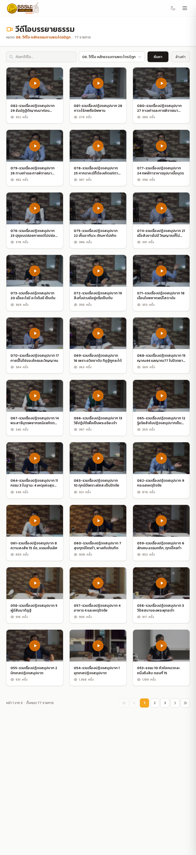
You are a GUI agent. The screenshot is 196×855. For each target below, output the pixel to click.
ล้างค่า (180, 57)
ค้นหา (158, 57)
